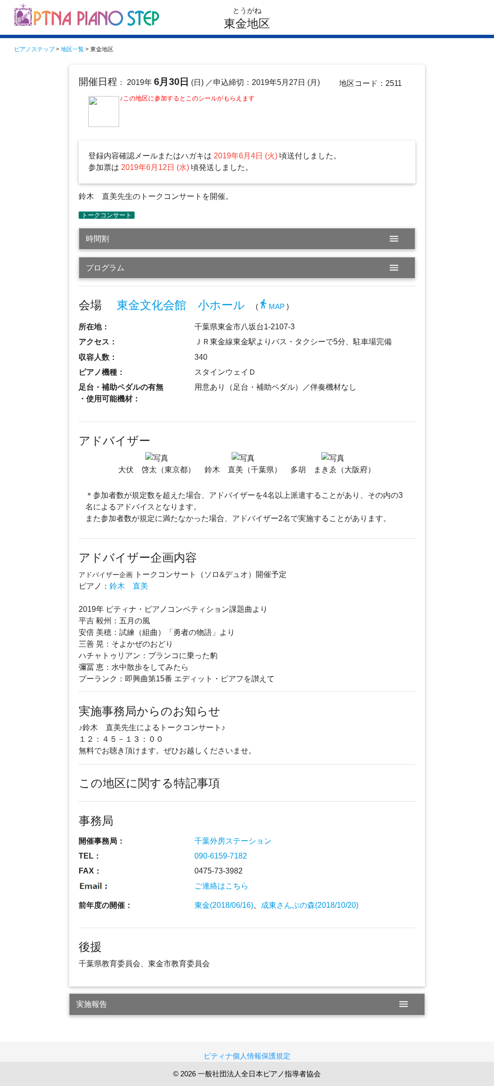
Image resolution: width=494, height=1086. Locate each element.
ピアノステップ (34, 49)
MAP (271, 306)
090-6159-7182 (220, 856)
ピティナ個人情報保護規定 (247, 1056)
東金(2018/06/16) (223, 905)
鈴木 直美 (129, 586)
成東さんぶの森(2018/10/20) (309, 905)
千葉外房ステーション (233, 841)
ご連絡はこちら (221, 886)
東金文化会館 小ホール (181, 304)
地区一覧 (72, 49)
